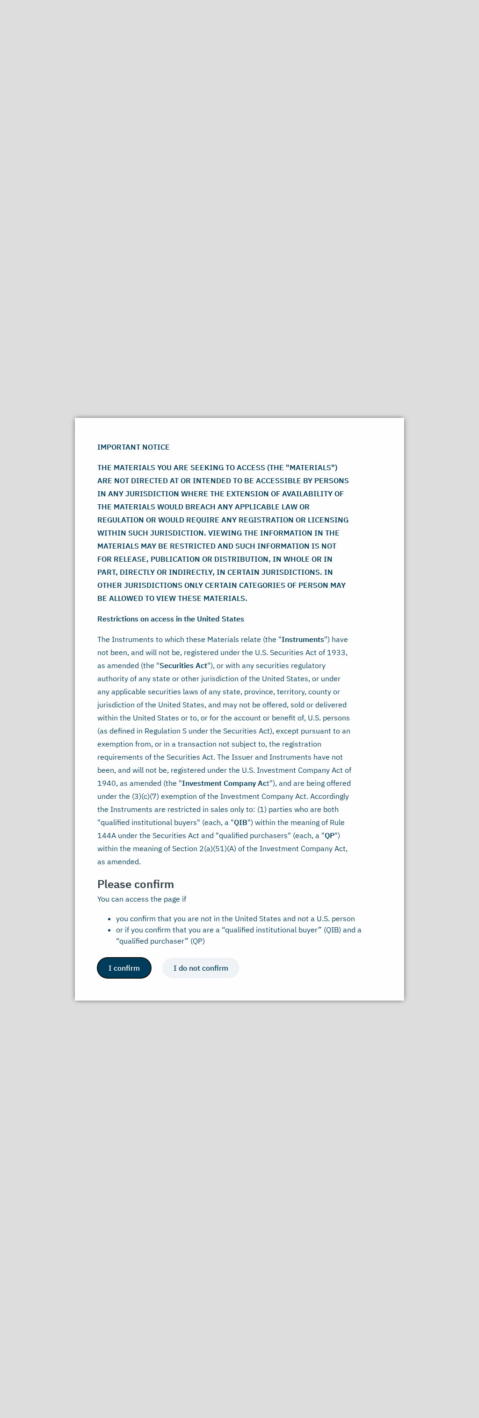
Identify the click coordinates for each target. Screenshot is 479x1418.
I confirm (124, 968)
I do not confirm (201, 968)
